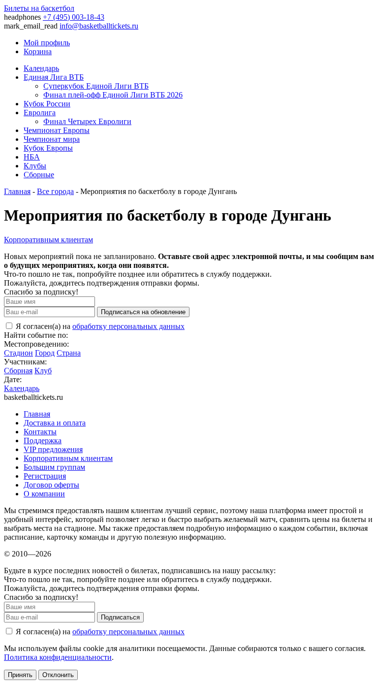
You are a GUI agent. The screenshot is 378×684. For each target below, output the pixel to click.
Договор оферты (51, 485)
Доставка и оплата (55, 423)
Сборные (39, 174)
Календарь (41, 68)
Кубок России (47, 103)
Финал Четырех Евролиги (87, 121)
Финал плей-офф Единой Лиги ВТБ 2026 (113, 95)
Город (45, 353)
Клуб (43, 370)
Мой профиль (47, 42)
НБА (32, 157)
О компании (44, 493)
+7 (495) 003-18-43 (73, 17)
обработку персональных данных (128, 326)
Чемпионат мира (52, 139)
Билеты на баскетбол (39, 8)
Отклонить (58, 675)
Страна (69, 353)
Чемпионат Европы (57, 130)
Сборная (18, 370)
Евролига (40, 112)
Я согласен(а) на (99, 326)
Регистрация (45, 476)
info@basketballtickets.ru (99, 26)
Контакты (40, 431)
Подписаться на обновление (143, 312)
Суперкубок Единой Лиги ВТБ (96, 86)
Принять (20, 675)
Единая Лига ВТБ (54, 77)
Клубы (35, 166)
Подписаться (120, 617)
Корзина (38, 51)
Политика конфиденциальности (58, 657)
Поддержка (43, 440)
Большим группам (54, 467)
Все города (55, 191)
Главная (17, 191)
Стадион (18, 353)
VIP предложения (53, 449)
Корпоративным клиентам (48, 239)
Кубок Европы (48, 148)
